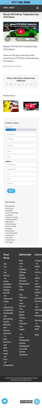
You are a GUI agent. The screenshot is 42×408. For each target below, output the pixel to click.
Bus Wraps (9, 210)
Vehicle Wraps (10, 240)
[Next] (37, 105)
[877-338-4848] (37, 401)
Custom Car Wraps (11, 217)
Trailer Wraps (9, 231)
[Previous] (4, 105)
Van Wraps (9, 237)
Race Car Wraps (10, 226)
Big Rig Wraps (10, 206)
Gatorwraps (20, 380)
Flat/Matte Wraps (11, 219)
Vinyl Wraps (9, 242)
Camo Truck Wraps (11, 213)
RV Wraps (8, 228)
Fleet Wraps (9, 222)
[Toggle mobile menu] (38, 8)
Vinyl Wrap (18, 66)
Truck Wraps (9, 235)
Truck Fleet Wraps (11, 233)
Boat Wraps (9, 208)
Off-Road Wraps (10, 224)
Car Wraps (8, 215)
